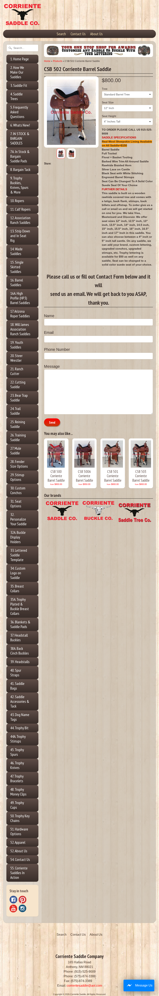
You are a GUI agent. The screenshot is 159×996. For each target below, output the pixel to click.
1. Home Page (19, 59)
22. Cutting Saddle (17, 384)
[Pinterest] (22, 900)
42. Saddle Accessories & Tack (19, 701)
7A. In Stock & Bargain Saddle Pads (20, 156)
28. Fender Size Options (19, 464)
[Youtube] (13, 908)
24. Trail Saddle (15, 411)
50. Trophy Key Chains (20, 818)
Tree (104, 88)
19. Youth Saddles (16, 345)
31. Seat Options (16, 504)
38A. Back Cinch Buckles (19, 651)
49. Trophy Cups (17, 805)
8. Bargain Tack (20, 169)
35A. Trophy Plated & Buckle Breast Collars (19, 606)
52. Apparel (17, 842)
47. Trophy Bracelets (17, 778)
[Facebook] (13, 900)
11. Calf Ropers (20, 209)
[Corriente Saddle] (22, 21)
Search (61, 33)
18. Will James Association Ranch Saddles (20, 329)
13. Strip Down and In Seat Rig (20, 236)
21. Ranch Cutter (16, 371)
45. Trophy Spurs (17, 752)
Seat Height (109, 116)
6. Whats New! (20, 125)
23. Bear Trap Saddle (19, 398)
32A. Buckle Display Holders (18, 537)
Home (47, 61)
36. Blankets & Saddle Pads (20, 624)
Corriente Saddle (78, 994)
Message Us (143, 985)
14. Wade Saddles (16, 251)
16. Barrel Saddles (16, 282)
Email (49, 332)
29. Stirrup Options (17, 477)
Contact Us (78, 33)
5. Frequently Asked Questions (19, 112)
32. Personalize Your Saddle (18, 519)
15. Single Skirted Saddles (16, 267)
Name (49, 316)
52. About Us (18, 850)
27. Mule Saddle (15, 451)
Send (52, 422)
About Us (96, 33)
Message (52, 366)
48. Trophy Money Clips (18, 792)
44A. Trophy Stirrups (18, 739)
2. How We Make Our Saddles (17, 72)
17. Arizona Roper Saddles (20, 314)
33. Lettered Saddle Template (18, 555)
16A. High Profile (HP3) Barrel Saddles (20, 298)
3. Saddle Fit (18, 85)
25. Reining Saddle (17, 424)
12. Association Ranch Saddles (20, 220)
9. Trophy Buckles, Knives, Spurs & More (19, 185)
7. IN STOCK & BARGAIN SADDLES (19, 138)
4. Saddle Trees (16, 96)
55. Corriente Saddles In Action (19, 873)
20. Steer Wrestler (16, 358)
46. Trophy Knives (17, 765)
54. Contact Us (20, 859)
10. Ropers (17, 200)
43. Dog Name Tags (19, 717)
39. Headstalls (19, 661)
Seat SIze (108, 102)
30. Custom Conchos (17, 490)
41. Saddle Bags (17, 686)
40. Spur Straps (15, 672)
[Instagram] (22, 908)
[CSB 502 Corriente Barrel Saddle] (61, 153)
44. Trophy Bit (19, 727)
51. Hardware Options (19, 831)
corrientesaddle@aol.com (84, 985)
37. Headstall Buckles (19, 637)
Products (57, 61)
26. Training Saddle (18, 437)
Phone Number (57, 349)
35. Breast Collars (17, 588)
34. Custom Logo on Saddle (17, 573)
